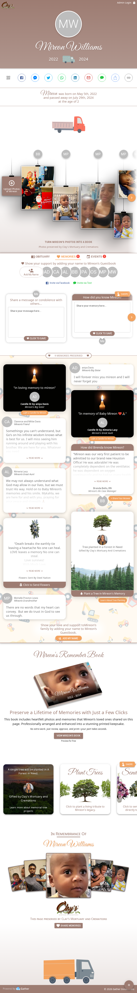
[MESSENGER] (35, 78)
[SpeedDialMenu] (129, 985)
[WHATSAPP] (62, 78)
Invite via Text (84, 283)
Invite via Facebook (59, 283)
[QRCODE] (8, 78)
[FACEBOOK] (22, 78)
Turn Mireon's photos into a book (68, 242)
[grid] (68, 200)
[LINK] (129, 78)
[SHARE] (115, 78)
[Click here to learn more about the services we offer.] (68, 908)
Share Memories (70, 925)
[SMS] (102, 78)
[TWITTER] (48, 78)
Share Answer (121, 498)
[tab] (40, 256)
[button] (34, 413)
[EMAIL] (89, 78)
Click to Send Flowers (36, 585)
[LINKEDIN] (75, 78)
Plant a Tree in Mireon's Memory (104, 593)
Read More (34, 458)
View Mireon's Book (68, 735)
